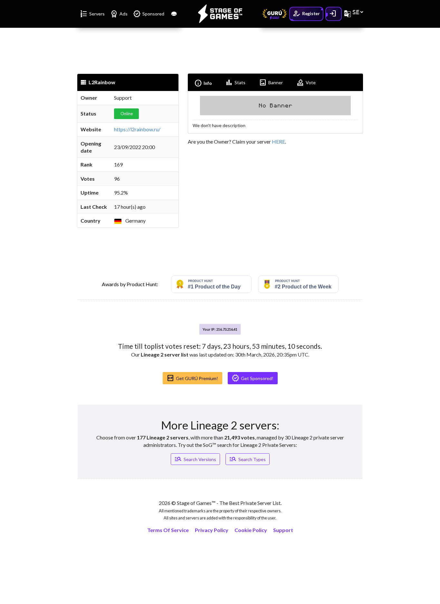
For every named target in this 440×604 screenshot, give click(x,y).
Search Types (247, 459)
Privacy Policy (211, 530)
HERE (278, 141)
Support (283, 530)
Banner (271, 82)
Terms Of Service (168, 530)
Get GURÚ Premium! (192, 378)
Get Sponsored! (252, 378)
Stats (235, 82)
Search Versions (195, 459)
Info (203, 83)
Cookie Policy (250, 530)
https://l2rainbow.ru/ (137, 129)
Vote (306, 82)
